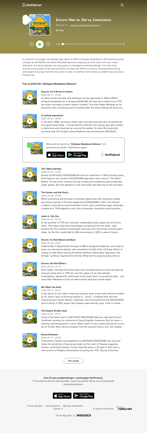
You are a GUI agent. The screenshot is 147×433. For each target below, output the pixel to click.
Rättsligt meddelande (73, 406)
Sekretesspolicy (53, 406)
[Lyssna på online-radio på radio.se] (124, 408)
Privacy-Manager (35, 406)
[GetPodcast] (30, 5)
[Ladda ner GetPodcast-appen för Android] (77, 155)
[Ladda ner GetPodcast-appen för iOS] (55, 155)
